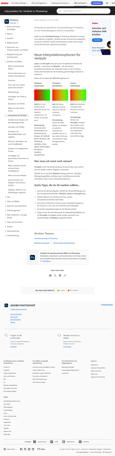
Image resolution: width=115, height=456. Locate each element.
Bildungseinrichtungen (68, 367)
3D (4, 382)
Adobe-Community (96, 371)
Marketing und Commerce (60, 3)
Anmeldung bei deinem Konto (12, 401)
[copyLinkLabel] (64, 276)
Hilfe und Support (80, 3)
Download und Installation (98, 368)
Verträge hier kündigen (95, 449)
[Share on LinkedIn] (60, 276)
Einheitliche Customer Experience (42, 373)
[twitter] (29, 449)
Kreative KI (7, 367)
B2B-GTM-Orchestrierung (40, 379)
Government (65, 373)
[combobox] (84, 11)
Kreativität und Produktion (40, 376)
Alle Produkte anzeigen (10, 391)
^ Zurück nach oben (107, 304)
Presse (5, 413)
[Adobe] (4, 3)
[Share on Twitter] (55, 276)
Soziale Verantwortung (10, 416)
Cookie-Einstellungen (96, 452)
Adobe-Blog (7, 434)
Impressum (84, 449)
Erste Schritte (14, 317)
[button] (107, 3)
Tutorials (12, 322)
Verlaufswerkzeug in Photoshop (46, 238)
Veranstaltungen (8, 410)
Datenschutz (106, 449)
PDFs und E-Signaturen (39, 3)
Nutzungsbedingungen (82, 452)
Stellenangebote (8, 407)
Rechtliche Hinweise (41, 243)
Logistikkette (7, 422)
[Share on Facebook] (50, 276)
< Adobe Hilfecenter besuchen (18, 309)
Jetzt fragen (13, 346)
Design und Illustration (10, 373)
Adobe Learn (94, 374)
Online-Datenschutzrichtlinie (64, 243)
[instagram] (25, 449)
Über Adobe (7, 404)
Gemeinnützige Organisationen (70, 370)
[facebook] (21, 449)
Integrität (6, 428)
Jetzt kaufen (97, 3)
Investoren (6, 419)
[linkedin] (33, 449)
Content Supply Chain (39, 370)
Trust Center (7, 425)
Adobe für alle (7, 431)
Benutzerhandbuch (15, 319)
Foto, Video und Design (18, 3)
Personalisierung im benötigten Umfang (44, 367)
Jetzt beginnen (67, 346)
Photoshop (14, 20)
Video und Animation (9, 376)
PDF (5, 379)
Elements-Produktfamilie (10, 385)
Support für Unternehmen (98, 377)
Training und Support (16, 314)
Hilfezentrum (94, 365)
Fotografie (6, 370)
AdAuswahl (108, 452)
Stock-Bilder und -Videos (10, 388)
